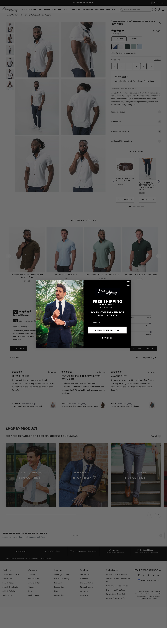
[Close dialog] (128, 283)
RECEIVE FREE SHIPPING (107, 330)
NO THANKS (107, 338)
